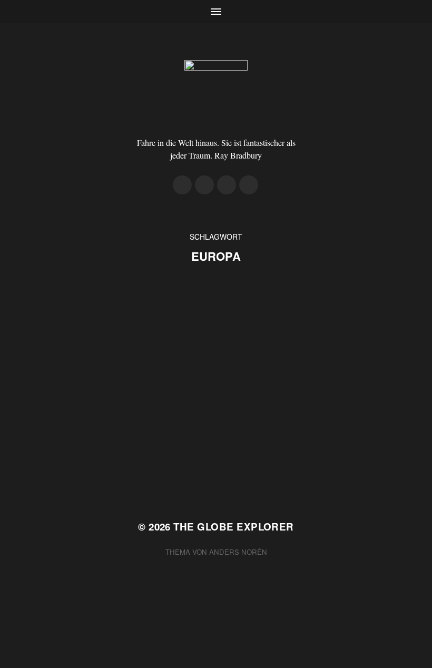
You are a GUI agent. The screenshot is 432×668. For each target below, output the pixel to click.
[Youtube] (248, 184)
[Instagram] (226, 184)
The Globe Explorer (233, 526)
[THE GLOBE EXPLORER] (216, 91)
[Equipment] (204, 184)
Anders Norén (238, 552)
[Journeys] (182, 184)
